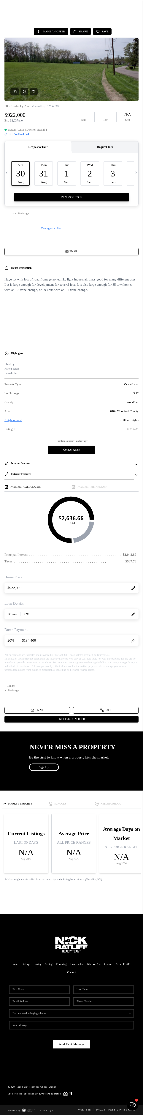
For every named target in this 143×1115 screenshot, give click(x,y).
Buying (37, 964)
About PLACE (123, 964)
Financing (61, 964)
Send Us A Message (71, 1044)
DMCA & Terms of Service (110, 1109)
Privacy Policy (84, 1109)
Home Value (76, 964)
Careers (108, 964)
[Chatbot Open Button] (133, 1105)
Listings (26, 964)
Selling (49, 964)
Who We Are (94, 964)
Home (15, 964)
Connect (71, 972)
